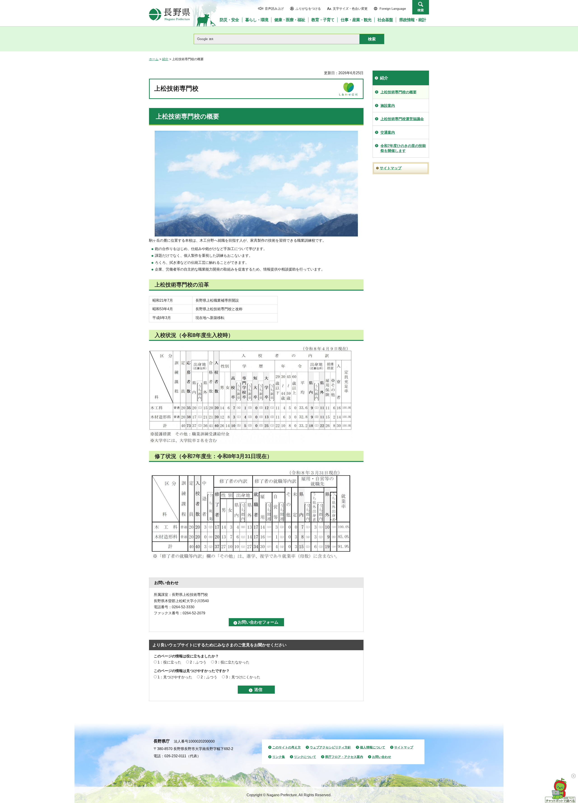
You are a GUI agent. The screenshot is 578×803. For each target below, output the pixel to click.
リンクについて (305, 757)
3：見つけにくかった (243, 677)
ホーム (153, 59)
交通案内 (387, 132)
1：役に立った (169, 662)
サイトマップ (390, 168)
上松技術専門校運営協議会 (402, 119)
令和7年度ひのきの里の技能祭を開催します (403, 148)
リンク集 (278, 757)
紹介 (165, 59)
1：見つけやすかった (175, 677)
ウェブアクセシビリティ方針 (330, 747)
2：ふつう (198, 662)
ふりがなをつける (308, 8)
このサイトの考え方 (286, 747)
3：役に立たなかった (232, 662)
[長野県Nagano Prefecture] (169, 14)
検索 (420, 10)
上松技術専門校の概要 (398, 92)
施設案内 (387, 106)
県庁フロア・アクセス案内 (344, 757)
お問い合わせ (381, 757)
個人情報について (372, 747)
